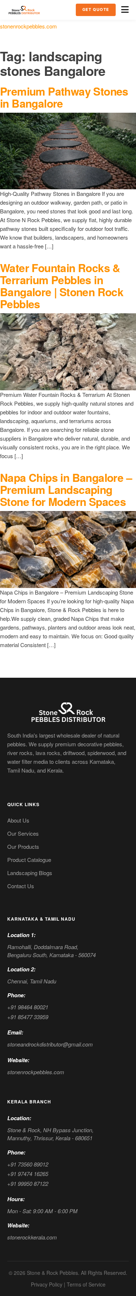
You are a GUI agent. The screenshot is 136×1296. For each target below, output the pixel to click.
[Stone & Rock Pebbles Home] (68, 712)
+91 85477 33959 (27, 1017)
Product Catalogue (29, 859)
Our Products (23, 846)
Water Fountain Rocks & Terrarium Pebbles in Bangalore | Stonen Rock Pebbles (61, 286)
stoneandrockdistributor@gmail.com (50, 1044)
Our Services (23, 833)
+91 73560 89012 (27, 1164)
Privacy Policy (46, 1284)
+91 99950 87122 (27, 1183)
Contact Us (20, 886)
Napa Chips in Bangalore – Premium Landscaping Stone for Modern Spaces (66, 489)
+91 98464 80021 (27, 1007)
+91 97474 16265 (27, 1173)
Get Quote (95, 9)
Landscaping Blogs (29, 873)
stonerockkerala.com (32, 1237)
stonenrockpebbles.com (28, 26)
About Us (18, 820)
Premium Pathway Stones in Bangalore (64, 97)
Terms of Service (86, 1284)
